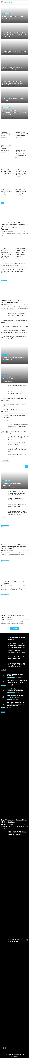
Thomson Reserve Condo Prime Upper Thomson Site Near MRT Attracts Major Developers (12, 271)
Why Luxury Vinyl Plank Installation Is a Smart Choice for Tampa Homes (7, 147)
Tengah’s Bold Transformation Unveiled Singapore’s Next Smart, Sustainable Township (14, 331)
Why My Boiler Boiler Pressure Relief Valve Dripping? (13, 616)
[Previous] (2, 517)
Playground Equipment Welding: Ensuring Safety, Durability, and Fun (17, 449)
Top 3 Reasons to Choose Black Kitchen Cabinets (14, 821)
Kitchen (3, 712)
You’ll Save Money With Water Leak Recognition (12, 583)
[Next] (4, 517)
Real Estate (4, 280)
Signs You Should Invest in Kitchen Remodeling (21, 191)
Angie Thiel (3, 304)
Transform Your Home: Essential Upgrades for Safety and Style (7, 172)
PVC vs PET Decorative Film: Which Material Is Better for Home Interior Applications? (16, 493)
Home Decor (3, 685)
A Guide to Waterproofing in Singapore (6, 133)
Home (3, 202)
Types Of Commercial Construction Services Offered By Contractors (18, 425)
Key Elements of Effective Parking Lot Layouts (15, 326)
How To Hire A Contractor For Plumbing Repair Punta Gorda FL (17, 392)
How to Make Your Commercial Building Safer (17, 455)
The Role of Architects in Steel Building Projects (16, 443)
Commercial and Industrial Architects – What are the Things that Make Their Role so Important (14, 547)
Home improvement (6, 13)
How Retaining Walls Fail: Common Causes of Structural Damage (13, 432)
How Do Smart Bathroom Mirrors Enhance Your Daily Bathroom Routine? (22, 252)
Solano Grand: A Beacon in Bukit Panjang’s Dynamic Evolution (17, 314)
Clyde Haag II (5, 381)
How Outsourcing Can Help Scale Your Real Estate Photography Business (13, 337)
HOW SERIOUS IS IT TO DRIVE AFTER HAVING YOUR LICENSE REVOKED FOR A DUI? (17, 833)
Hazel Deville (4, 21)
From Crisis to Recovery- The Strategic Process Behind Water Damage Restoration (17, 512)
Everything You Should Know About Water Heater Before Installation (21, 152)
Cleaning (3, 707)
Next (7, 197)
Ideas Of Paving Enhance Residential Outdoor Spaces (22, 133)
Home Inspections (5, 525)
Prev (4, 197)
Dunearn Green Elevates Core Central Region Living (12, 301)
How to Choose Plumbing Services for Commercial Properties (17, 386)
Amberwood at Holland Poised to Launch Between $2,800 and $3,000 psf (13, 264)
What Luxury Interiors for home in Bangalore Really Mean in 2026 (21, 172)
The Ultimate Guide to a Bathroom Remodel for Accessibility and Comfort (18, 437)
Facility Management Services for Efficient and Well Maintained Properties (6, 253)
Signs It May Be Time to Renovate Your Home (6, 191)
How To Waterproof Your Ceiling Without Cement (18, 940)
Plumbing (5, 354)
